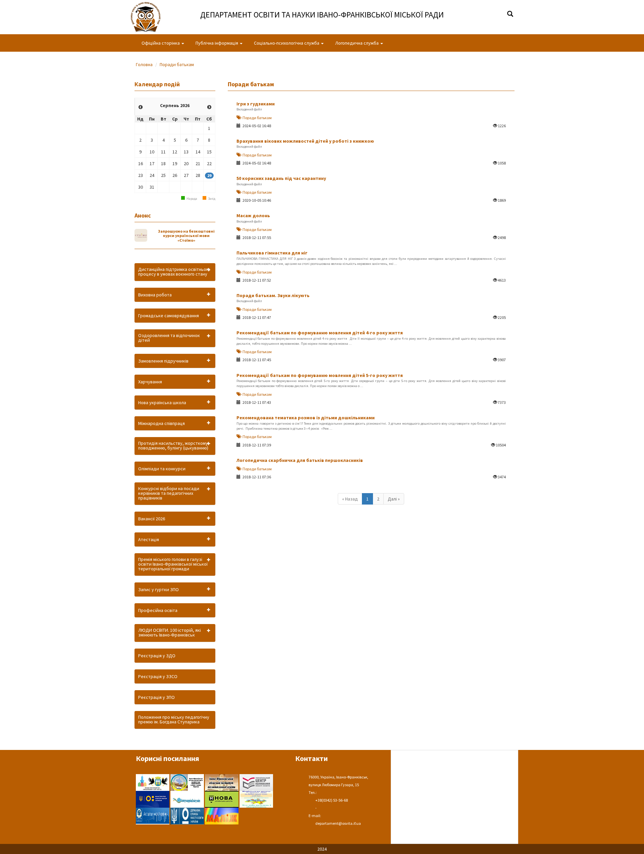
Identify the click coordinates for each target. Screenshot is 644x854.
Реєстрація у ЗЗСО (157, 676)
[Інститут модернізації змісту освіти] (187, 799)
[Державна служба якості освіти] (187, 815)
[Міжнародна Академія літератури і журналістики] (221, 815)
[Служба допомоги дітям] (256, 799)
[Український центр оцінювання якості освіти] (256, 782)
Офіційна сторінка (161, 43)
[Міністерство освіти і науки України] (153, 799)
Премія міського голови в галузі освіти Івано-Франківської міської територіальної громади (173, 564)
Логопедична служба (357, 43)
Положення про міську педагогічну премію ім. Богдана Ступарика (173, 719)
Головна (144, 64)
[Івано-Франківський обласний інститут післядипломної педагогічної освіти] (222, 782)
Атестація (148, 539)
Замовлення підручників (163, 361)
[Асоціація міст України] (153, 815)
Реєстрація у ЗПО (156, 697)
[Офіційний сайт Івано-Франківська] (153, 782)
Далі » (394, 499)
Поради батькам (177, 64)
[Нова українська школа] (222, 799)
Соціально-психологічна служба (287, 43)
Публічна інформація (217, 43)
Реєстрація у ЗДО (156, 656)
